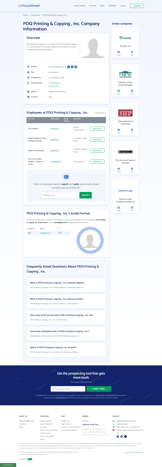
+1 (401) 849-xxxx (55, 83)
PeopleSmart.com (61, 398)
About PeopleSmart (26, 420)
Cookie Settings (8, 465)
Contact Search (46, 420)
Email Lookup (45, 433)
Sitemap (85, 420)
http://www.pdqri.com (56, 67)
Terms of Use (99, 395)
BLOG (102, 6)
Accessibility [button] (23, 459)
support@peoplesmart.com (126, 420)
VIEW (97, 129)
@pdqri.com (55, 128)
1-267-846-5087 (122, 424)
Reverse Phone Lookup (49, 430)
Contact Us (65, 420)
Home (25, 15)
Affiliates (22, 424)
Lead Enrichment (46, 424)
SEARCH (85, 195)
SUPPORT (112, 6)
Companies (35, 15)
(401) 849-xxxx (54, 86)
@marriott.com (56, 161)
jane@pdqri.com (45, 233)
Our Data (43, 427)
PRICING (92, 6)
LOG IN (123, 6)
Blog (21, 427)
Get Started (137, 6)
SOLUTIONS (78, 6)
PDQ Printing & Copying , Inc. (62, 219)
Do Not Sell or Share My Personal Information (70, 429)
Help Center (65, 424)
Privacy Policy (111, 395)
